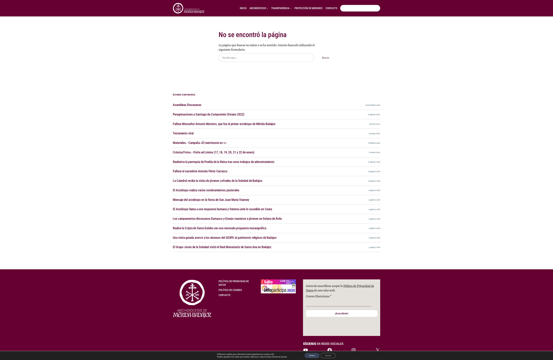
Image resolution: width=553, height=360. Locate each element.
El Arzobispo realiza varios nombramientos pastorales (206, 190)
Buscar (325, 57)
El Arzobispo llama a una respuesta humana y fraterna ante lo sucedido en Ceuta (222, 209)
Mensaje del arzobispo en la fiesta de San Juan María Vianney (211, 200)
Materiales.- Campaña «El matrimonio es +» (199, 143)
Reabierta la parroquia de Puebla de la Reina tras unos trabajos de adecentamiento (223, 162)
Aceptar (312, 355)
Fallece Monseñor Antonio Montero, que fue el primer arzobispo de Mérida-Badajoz (224, 124)
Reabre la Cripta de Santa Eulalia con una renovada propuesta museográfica (219, 228)
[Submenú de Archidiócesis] (267, 8)
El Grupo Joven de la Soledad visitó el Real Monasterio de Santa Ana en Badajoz (222, 247)
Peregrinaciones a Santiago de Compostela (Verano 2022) (208, 114)
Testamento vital (183, 133)
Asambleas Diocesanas (187, 105)
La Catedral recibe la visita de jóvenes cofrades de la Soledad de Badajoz (217, 181)
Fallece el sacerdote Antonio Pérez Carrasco (200, 171)
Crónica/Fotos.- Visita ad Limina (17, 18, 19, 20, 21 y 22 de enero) (213, 152)
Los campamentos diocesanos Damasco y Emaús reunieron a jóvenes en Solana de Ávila (227, 218)
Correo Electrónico (319, 296)
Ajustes (328, 355)
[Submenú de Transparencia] (291, 8)
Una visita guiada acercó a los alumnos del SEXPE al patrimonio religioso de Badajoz (225, 237)
